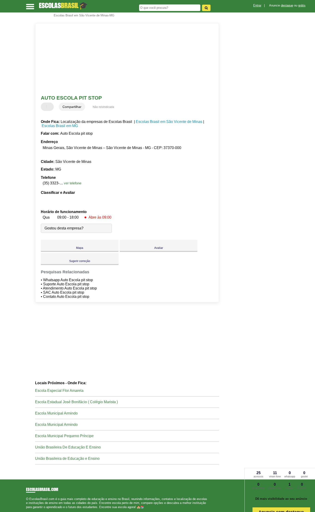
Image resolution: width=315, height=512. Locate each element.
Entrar (257, 5)
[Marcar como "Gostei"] (45, 107)
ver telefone (72, 183)
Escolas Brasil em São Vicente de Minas (169, 122)
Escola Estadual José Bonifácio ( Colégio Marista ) (76, 402)
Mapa (79, 248)
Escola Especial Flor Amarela (59, 391)
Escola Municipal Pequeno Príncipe (64, 436)
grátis (302, 5)
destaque (287, 5)
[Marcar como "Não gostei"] (50, 107)
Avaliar (158, 248)
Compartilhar (71, 107)
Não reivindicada (103, 107)
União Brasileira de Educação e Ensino (67, 458)
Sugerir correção (79, 261)
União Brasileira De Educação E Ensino (68, 447)
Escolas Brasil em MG (60, 126)
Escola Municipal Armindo (56, 413)
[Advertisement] (124, 59)
